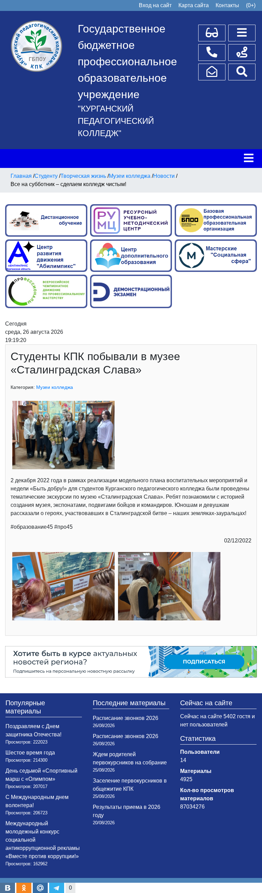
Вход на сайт (155, 5)
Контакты (227, 5)
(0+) (251, 5)
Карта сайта (193, 5)
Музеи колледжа (54, 387)
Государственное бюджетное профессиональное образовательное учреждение (127, 62)
